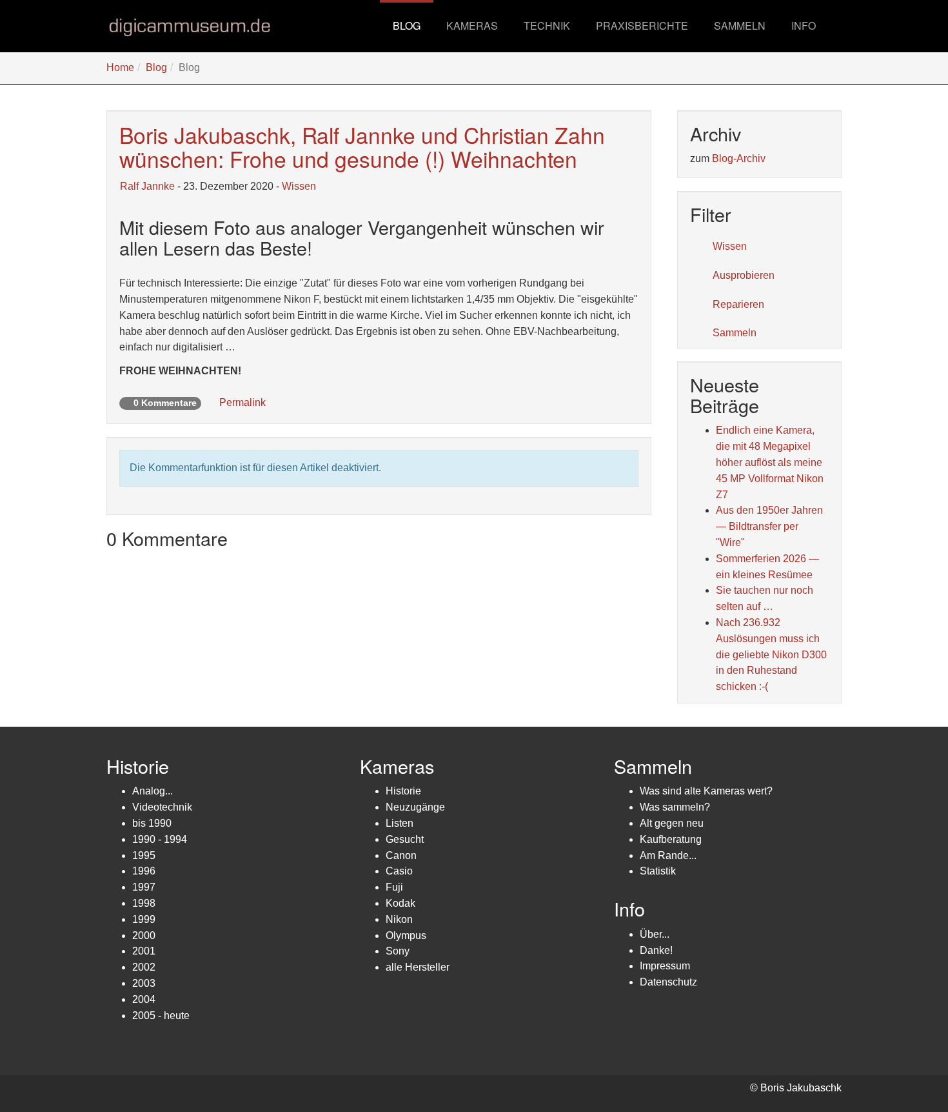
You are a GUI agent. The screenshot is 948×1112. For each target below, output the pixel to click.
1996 (143, 870)
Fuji (394, 887)
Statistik (658, 870)
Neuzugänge (415, 807)
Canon (401, 855)
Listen (399, 823)
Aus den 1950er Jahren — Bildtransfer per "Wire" (769, 526)
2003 (143, 983)
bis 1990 (152, 823)
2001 (143, 950)
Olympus (406, 935)
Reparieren (738, 304)
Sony (398, 950)
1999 (143, 919)
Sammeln (734, 332)
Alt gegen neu (672, 823)
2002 (143, 967)
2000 (143, 935)
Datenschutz (668, 981)
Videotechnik (162, 807)
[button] (472, 26)
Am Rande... (668, 855)
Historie (403, 790)
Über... (654, 934)
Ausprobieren (744, 275)
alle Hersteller (417, 967)
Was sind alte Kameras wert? (706, 790)
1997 (143, 887)
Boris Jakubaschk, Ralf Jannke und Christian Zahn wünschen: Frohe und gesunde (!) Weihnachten (362, 146)
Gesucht (405, 839)
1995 (143, 855)
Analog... (152, 790)
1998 (143, 903)
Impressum (665, 965)
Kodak (400, 903)
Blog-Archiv (738, 158)
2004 (143, 999)
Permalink (241, 402)
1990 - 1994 (159, 839)
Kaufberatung (671, 839)
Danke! (656, 950)
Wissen (299, 186)
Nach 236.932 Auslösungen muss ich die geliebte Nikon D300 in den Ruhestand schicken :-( (771, 654)
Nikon (399, 919)
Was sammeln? (675, 807)
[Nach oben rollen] (906, 1070)
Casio (399, 870)
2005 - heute (161, 1015)
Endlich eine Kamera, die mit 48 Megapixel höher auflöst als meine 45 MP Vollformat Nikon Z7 (770, 462)
